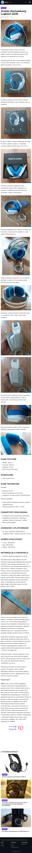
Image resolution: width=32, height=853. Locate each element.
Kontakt (12, 845)
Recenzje (2, 845)
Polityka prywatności (15, 847)
